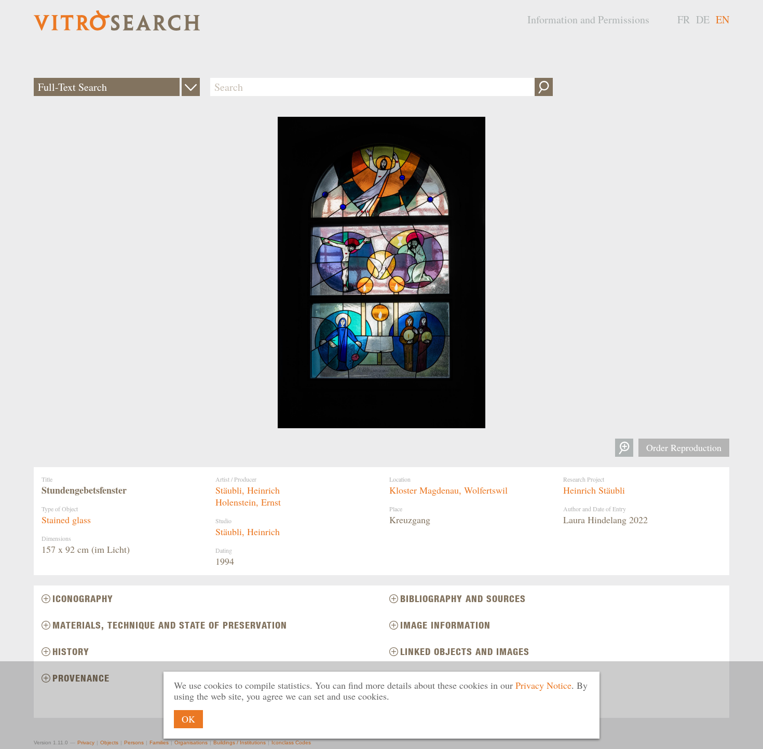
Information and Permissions (588, 19)
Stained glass (66, 519)
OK (188, 719)
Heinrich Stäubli (594, 490)
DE (703, 19)
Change (191, 87)
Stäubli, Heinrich (247, 490)
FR (683, 19)
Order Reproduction (683, 447)
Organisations (191, 742)
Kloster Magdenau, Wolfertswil (448, 490)
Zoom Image (624, 448)
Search (544, 87)
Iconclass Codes (291, 742)
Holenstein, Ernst (248, 502)
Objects (109, 742)
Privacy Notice (543, 685)
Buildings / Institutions (239, 742)
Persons (134, 742)
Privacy (85, 742)
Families (159, 742)
